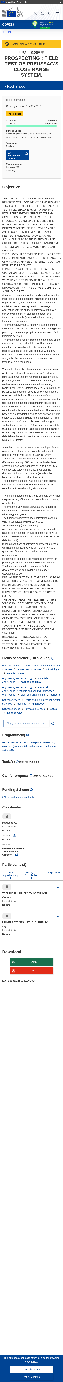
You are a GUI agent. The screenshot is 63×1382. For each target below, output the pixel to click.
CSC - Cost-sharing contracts (18, 797)
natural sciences (11, 665)
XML (34, 961)
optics (53, 709)
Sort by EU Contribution (31, 874)
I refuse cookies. (31, 1377)
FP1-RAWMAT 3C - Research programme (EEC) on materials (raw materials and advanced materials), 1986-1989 (30, 746)
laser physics (15, 712)
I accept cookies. (31, 1369)
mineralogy (38, 703)
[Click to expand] (58, 888)
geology (21, 703)
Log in (35, 13)
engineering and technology (17, 678)
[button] (42, 13)
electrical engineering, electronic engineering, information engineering (28, 691)
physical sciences (35, 709)
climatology (52, 669)
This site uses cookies (16, 1358)
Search (50, 13)
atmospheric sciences (29, 669)
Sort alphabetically (10, 874)
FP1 (9, 32)
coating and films (31, 682)
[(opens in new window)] (12, 12)
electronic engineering (33, 694)
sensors (55, 694)
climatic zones (15, 673)
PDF (34, 970)
